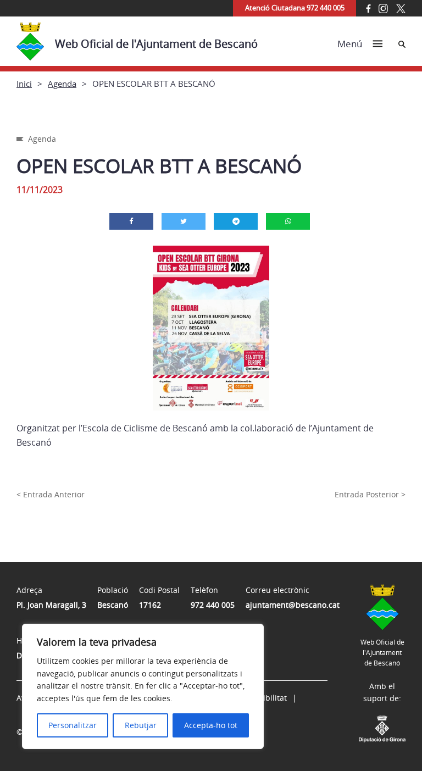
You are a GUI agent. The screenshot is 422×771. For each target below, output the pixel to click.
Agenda (62, 83)
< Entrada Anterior (50, 494)
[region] (143, 686)
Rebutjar (141, 725)
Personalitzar (72, 725)
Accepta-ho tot (210, 725)
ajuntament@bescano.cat (293, 605)
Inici (24, 83)
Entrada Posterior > (370, 494)
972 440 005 (213, 605)
